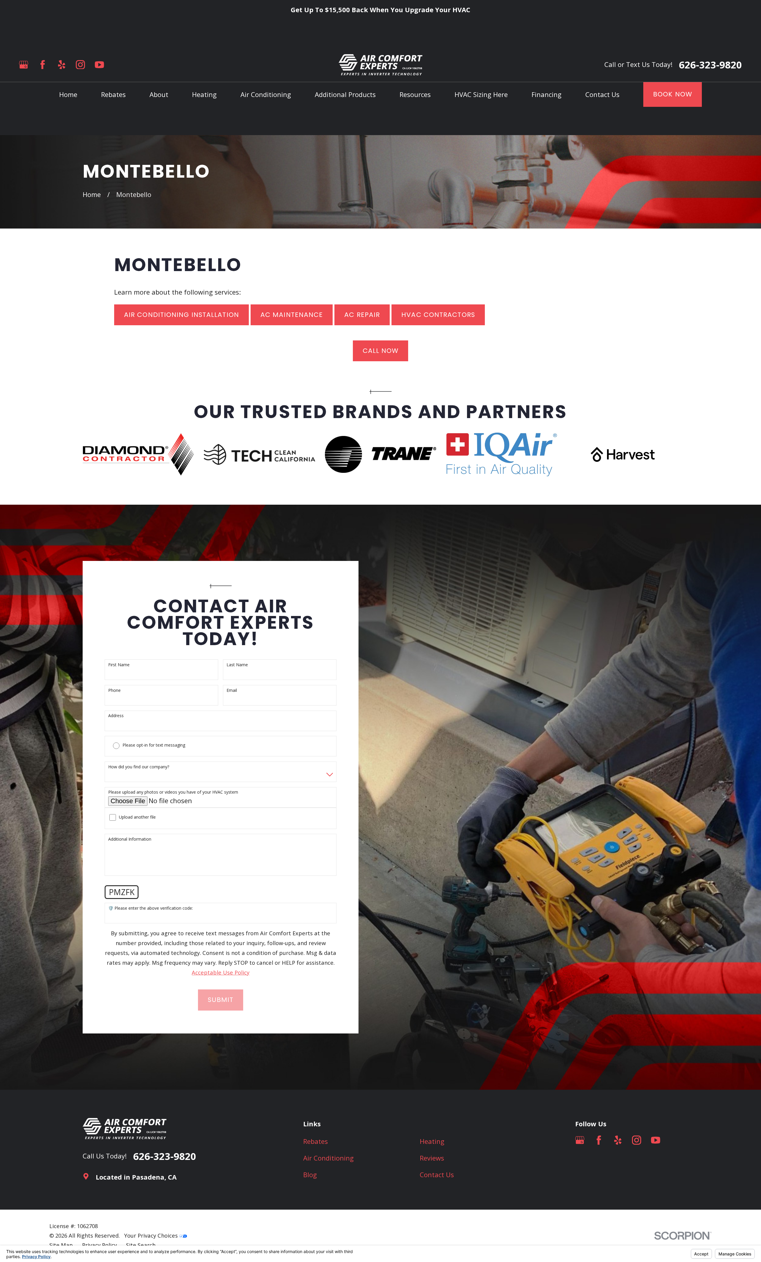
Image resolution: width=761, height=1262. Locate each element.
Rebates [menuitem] (113, 94)
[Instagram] (80, 64)
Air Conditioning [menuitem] (265, 94)
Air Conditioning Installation (181, 314)
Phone (114, 690)
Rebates (315, 1141)
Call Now (381, 350)
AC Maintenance (291, 314)
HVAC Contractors (438, 314)
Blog (310, 1174)
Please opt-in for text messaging (153, 745)
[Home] (380, 64)
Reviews (432, 1157)
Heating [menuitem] (204, 94)
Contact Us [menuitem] (602, 94)
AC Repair (362, 314)
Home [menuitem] (68, 94)
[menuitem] (61, 1245)
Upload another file (137, 817)
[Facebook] (42, 64)
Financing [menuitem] (547, 94)
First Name (119, 664)
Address (116, 715)
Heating (432, 1141)
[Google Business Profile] (23, 64)
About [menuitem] (159, 94)
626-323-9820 (710, 65)
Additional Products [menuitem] (345, 94)
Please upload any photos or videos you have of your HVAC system (173, 792)
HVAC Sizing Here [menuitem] (481, 94)
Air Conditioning (328, 1157)
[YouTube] (99, 64)
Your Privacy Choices (151, 1235)
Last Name (237, 664)
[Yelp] (61, 64)
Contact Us (437, 1174)
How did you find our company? (138, 767)
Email (232, 690)
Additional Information (129, 839)
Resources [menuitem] (415, 94)
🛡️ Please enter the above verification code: (150, 908)
